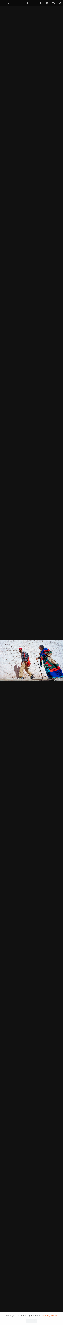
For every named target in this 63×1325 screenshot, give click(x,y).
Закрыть (31, 1321)
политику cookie (49, 1315)
